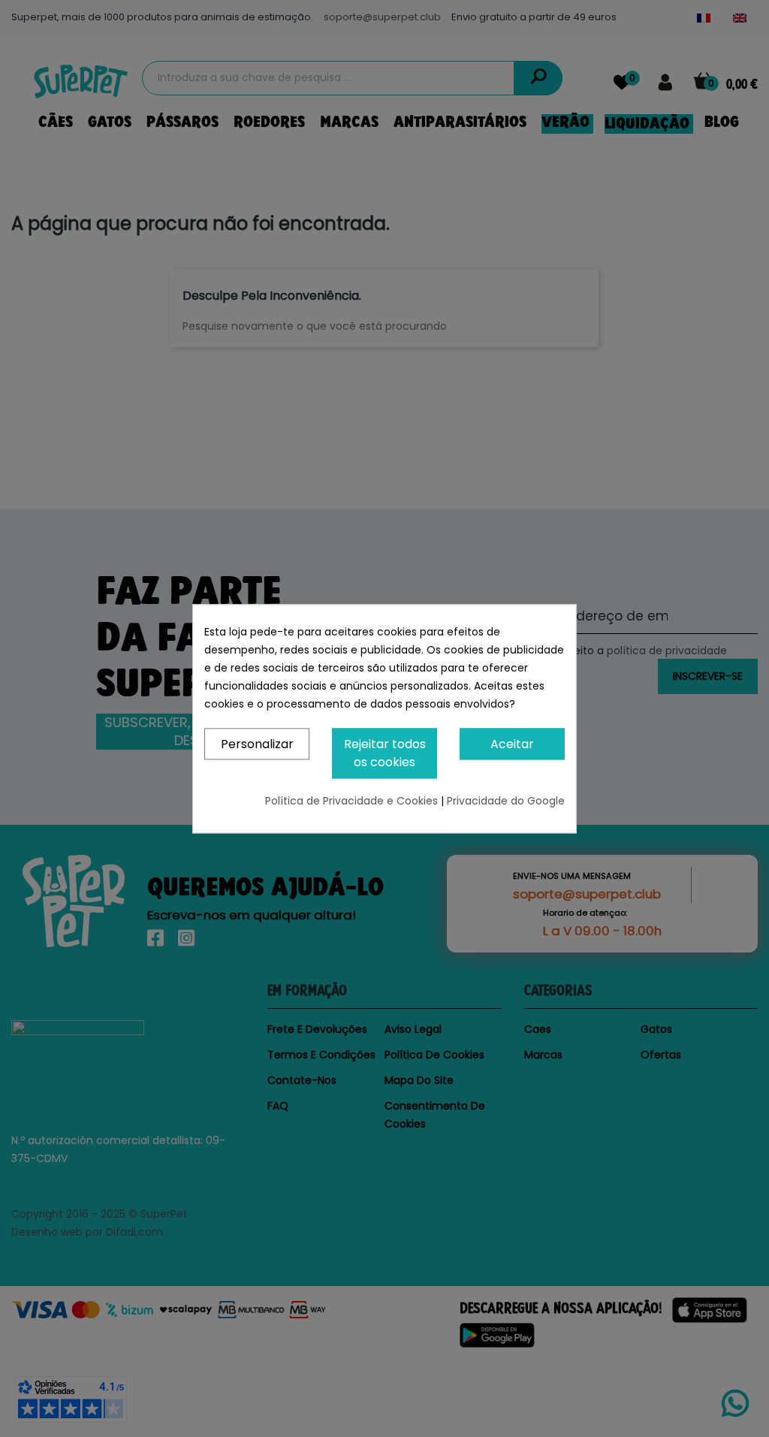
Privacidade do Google (506, 800)
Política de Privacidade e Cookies (353, 800)
